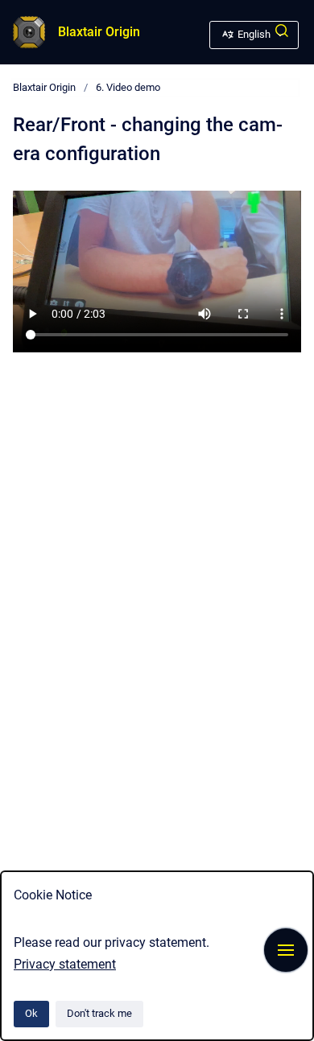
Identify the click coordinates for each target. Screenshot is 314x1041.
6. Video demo (128, 87)
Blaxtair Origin (99, 31)
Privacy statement (65, 964)
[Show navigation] (286, 950)
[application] (309, 1037)
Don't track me (99, 1013)
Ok (31, 1013)
